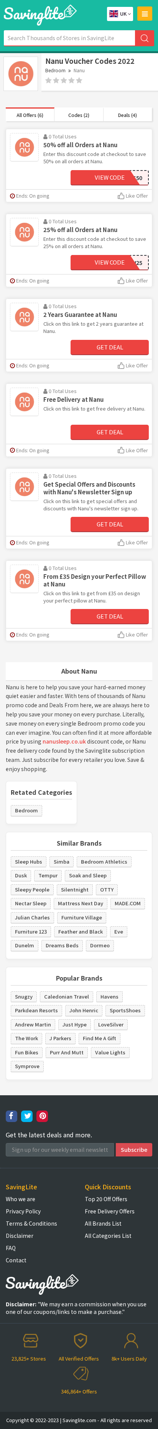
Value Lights (110, 1052)
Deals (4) (127, 115)
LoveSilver (110, 1024)
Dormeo (100, 945)
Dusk (21, 875)
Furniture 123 (31, 931)
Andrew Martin (33, 1024)
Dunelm (24, 945)
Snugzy (24, 996)
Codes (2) (78, 115)
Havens (109, 996)
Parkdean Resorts (36, 1010)
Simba (61, 861)
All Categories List (108, 1235)
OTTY (107, 889)
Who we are (20, 1199)
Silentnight (75, 889)
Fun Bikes (26, 1052)
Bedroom (55, 70)
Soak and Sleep (88, 875)
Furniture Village (81, 917)
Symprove (27, 1066)
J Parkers (60, 1038)
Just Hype (75, 1024)
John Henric (83, 1010)
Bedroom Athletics (104, 861)
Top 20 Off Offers (106, 1199)
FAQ (11, 1248)
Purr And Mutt (67, 1052)
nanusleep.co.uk (64, 741)
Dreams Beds (62, 945)
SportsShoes (125, 1010)
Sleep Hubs (28, 861)
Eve (118, 931)
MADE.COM (128, 903)
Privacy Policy (23, 1211)
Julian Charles (32, 917)
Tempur (48, 875)
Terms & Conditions (31, 1223)
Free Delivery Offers (110, 1211)
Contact (16, 1260)
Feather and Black (80, 931)
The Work (26, 1038)
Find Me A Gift (99, 1038)
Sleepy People (32, 889)
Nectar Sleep (30, 903)
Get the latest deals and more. (49, 1134)
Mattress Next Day (80, 903)
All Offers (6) (29, 115)
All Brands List (103, 1223)
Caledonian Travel (66, 996)
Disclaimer (19, 1235)
